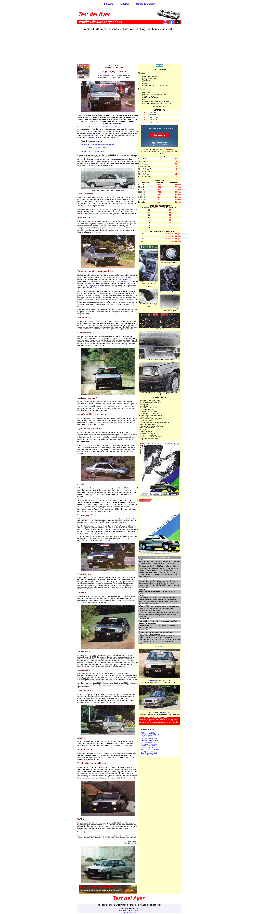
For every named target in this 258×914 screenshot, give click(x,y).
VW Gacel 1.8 (124, 281)
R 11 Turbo (98, 286)
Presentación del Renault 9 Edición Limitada (98, 144)
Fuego (90, 286)
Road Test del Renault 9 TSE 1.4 (159, 681)
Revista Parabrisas (103, 76)
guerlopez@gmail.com (131, 910)
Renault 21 (95, 137)
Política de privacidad (129, 912)
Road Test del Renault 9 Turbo (159, 713)
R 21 (90, 203)
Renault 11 (93, 165)
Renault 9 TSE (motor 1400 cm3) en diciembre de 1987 (117, 127)
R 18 (85, 286)
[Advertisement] (129, 50)
